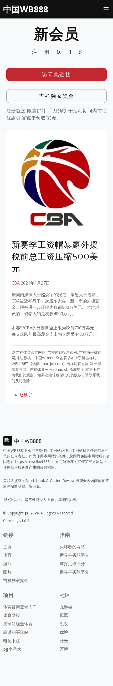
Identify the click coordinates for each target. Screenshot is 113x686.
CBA (16, 283)
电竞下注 (11, 641)
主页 (7, 547)
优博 (64, 632)
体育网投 (11, 615)
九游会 (66, 607)
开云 (64, 641)
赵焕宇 (25, 395)
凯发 (64, 624)
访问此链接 (56, 74)
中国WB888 (25, 9)
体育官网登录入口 (20, 607)
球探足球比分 (72, 563)
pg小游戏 (12, 649)
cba (15, 395)
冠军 (64, 615)
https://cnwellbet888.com (36, 461)
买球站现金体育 (18, 624)
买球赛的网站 (72, 547)
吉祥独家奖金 (56, 96)
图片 (7, 572)
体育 (7, 555)
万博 (64, 649)
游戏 (7, 563)
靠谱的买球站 (15, 632)
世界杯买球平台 (74, 555)
